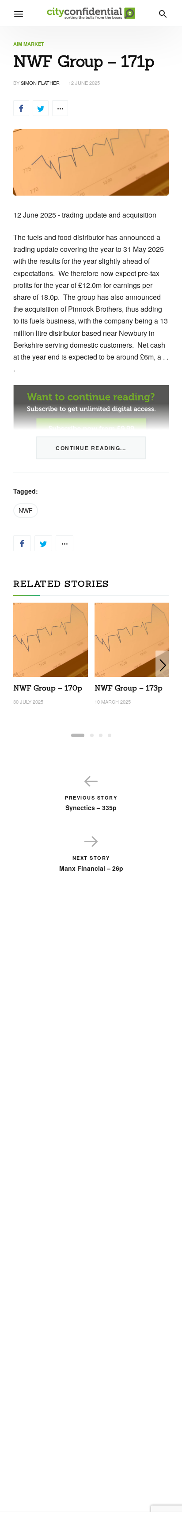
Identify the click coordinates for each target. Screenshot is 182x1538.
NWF (26, 510)
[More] (60, 108)
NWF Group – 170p (47, 688)
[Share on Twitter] (41, 108)
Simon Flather (40, 82)
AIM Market (28, 43)
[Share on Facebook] (21, 108)
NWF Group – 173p (129, 688)
